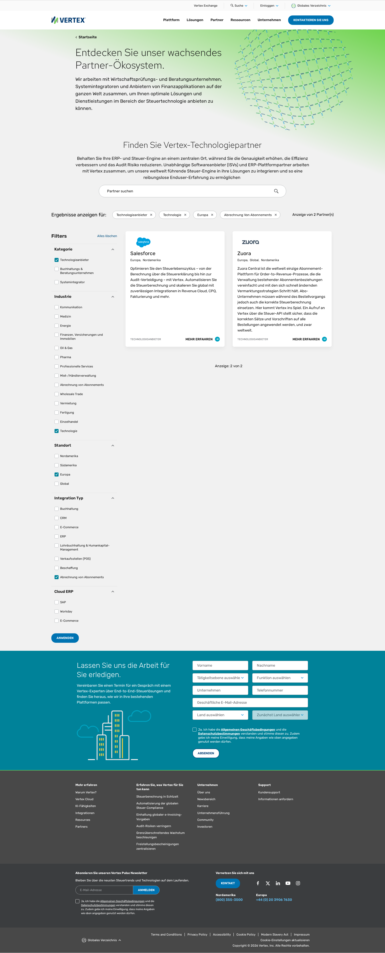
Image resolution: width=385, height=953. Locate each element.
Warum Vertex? (85, 792)
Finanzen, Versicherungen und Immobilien (81, 337)
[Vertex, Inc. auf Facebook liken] (258, 883)
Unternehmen (269, 20)
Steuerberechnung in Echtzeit (157, 796)
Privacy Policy (197, 934)
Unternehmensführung (213, 813)
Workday (66, 611)
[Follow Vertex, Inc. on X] (268, 883)
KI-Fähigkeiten (85, 806)
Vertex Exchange (205, 5)
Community (205, 820)
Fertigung (67, 412)
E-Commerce (69, 527)
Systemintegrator (72, 282)
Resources (82, 820)
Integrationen (84, 813)
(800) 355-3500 (229, 900)
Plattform (171, 20)
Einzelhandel (69, 422)
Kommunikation (71, 307)
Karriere (202, 806)
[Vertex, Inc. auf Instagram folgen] (298, 883)
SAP (63, 602)
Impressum (302, 934)
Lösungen (195, 20)
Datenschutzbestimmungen (219, 733)
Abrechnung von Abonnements (82, 385)
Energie (65, 325)
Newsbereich (206, 799)
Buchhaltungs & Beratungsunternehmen (77, 271)
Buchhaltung (69, 509)
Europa (65, 474)
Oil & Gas (66, 348)
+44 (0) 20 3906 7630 (274, 900)
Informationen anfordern (275, 799)
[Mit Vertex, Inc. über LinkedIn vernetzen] (278, 883)
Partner (217, 20)
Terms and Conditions (166, 934)
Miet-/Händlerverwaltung (78, 375)
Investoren (204, 826)
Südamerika (68, 465)
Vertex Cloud (84, 799)
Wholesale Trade (71, 394)
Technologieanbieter (74, 260)
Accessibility (222, 934)
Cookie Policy (245, 934)
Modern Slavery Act (274, 934)
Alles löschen (107, 236)
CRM (63, 518)
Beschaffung (69, 568)
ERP (63, 536)
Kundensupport (269, 792)
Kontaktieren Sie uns (310, 20)
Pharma (65, 357)
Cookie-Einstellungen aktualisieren (285, 940)
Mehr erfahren (199, 339)
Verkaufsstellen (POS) (75, 559)
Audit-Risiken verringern (153, 826)
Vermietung (68, 403)
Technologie (68, 431)
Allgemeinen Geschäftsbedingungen (248, 729)
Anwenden (65, 638)
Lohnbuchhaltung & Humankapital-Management (84, 547)
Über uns (203, 792)
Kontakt (228, 883)
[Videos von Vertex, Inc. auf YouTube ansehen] (288, 883)
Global (64, 484)
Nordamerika (69, 456)
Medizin (65, 316)
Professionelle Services (76, 366)
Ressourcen (240, 20)
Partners (81, 826)
